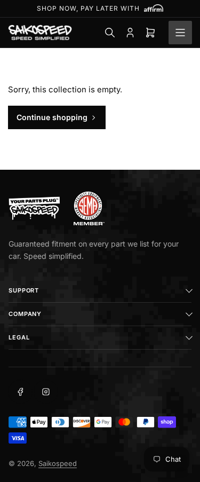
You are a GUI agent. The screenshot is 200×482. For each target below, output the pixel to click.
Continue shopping (52, 117)
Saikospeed (57, 463)
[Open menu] (180, 32)
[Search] (110, 32)
